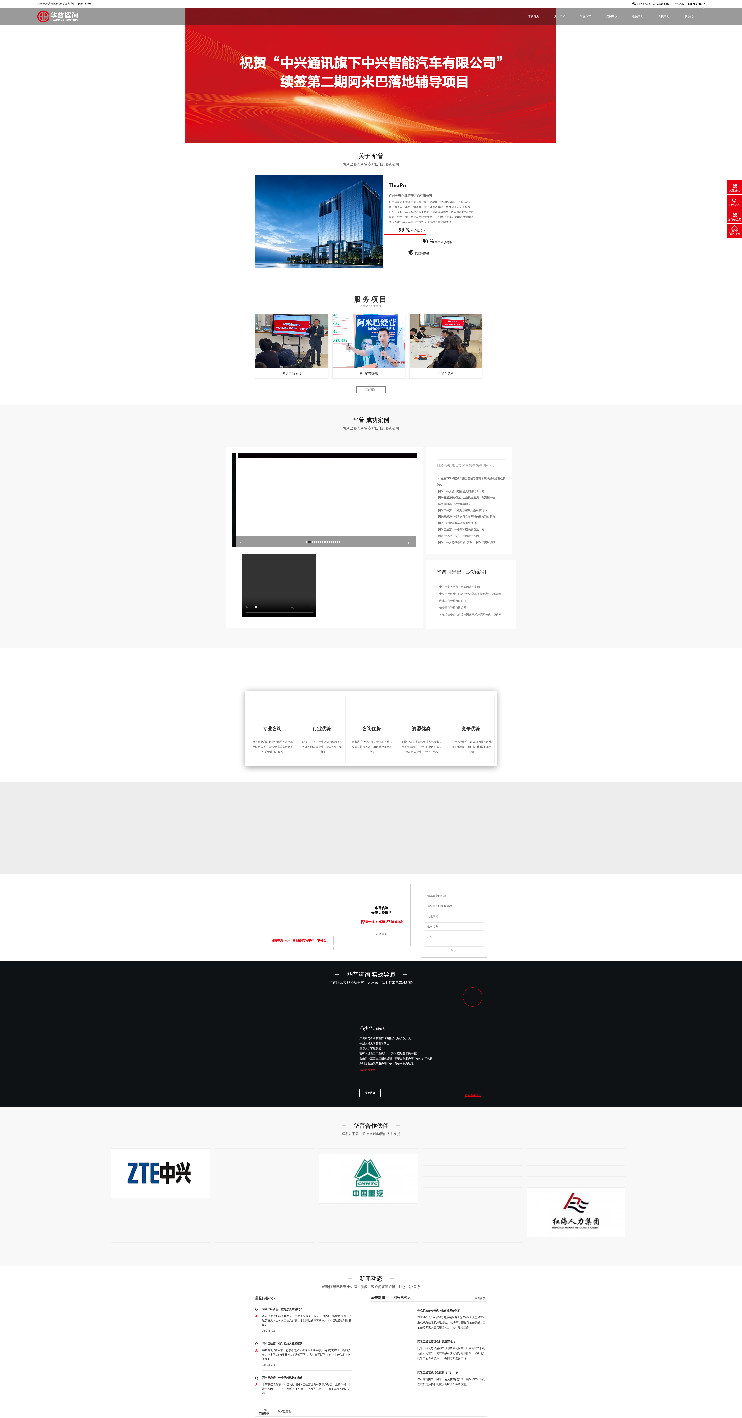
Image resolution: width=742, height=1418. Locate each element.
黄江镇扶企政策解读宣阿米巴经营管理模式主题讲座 (470, 614)
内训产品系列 (292, 373)
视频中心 (637, 16)
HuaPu (397, 185)
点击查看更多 (367, 1075)
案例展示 (611, 16)
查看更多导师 (473, 1095)
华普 (371, 1125)
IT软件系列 (446, 373)
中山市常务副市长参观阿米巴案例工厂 (462, 586)
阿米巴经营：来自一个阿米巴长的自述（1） (464, 535)
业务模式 (585, 16)
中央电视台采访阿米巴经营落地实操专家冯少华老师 (470, 593)
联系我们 (690, 16)
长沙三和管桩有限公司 (452, 607)
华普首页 (533, 16)
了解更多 (371, 389)
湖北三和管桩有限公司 (452, 600)
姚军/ (374, 1028)
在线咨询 (381, 934)
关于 (371, 156)
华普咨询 (371, 974)
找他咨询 (370, 1092)
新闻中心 (664, 16)
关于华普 (559, 16)
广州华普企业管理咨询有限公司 (410, 195)
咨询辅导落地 (369, 373)
